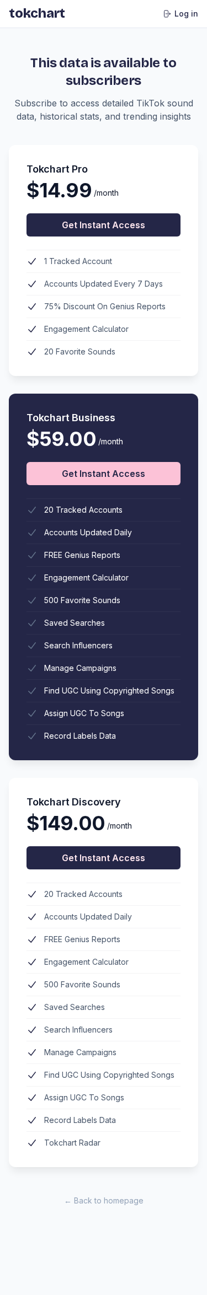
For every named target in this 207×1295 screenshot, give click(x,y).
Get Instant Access (103, 224)
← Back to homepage (104, 1200)
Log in (186, 13)
